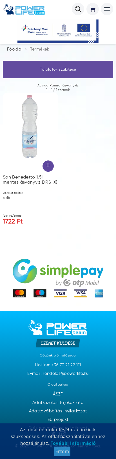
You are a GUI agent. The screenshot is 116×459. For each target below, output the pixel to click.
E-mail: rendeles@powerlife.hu (57, 373)
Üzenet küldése (58, 343)
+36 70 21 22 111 (66, 365)
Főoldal (15, 49)
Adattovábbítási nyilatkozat (58, 411)
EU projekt (58, 419)
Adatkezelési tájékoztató (58, 403)
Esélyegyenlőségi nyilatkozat (58, 428)
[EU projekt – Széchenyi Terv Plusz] (58, 31)
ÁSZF (58, 394)
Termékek (39, 49)
